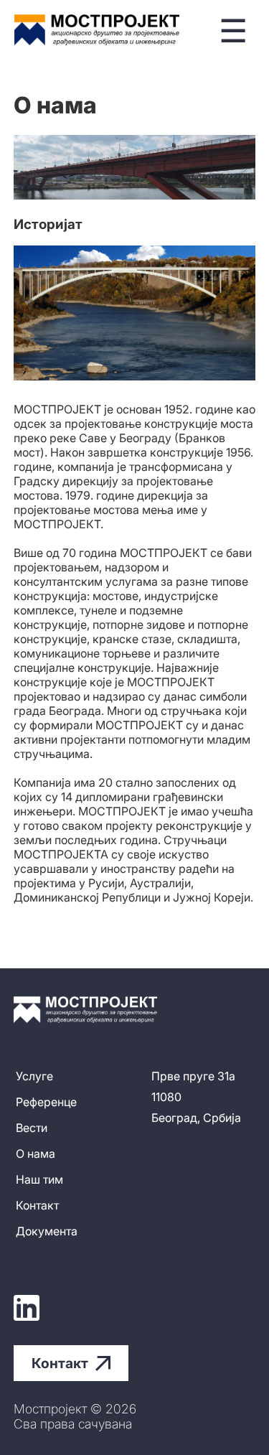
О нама (35, 1153)
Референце (46, 1102)
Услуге (34, 1076)
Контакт (37, 1205)
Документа (46, 1231)
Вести (31, 1128)
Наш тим (39, 1179)
